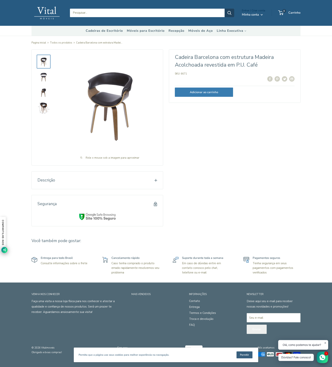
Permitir (244, 355)
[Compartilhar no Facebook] (270, 79)
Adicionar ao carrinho (204, 92)
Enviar (256, 329)
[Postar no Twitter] (284, 79)
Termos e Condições (202, 313)
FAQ (192, 325)
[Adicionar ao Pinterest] (277, 79)
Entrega (194, 307)
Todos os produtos (61, 42)
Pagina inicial (39, 42)
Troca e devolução (201, 319)
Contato (194, 301)
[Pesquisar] (229, 13)
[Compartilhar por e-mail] (292, 79)
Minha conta (251, 15)
